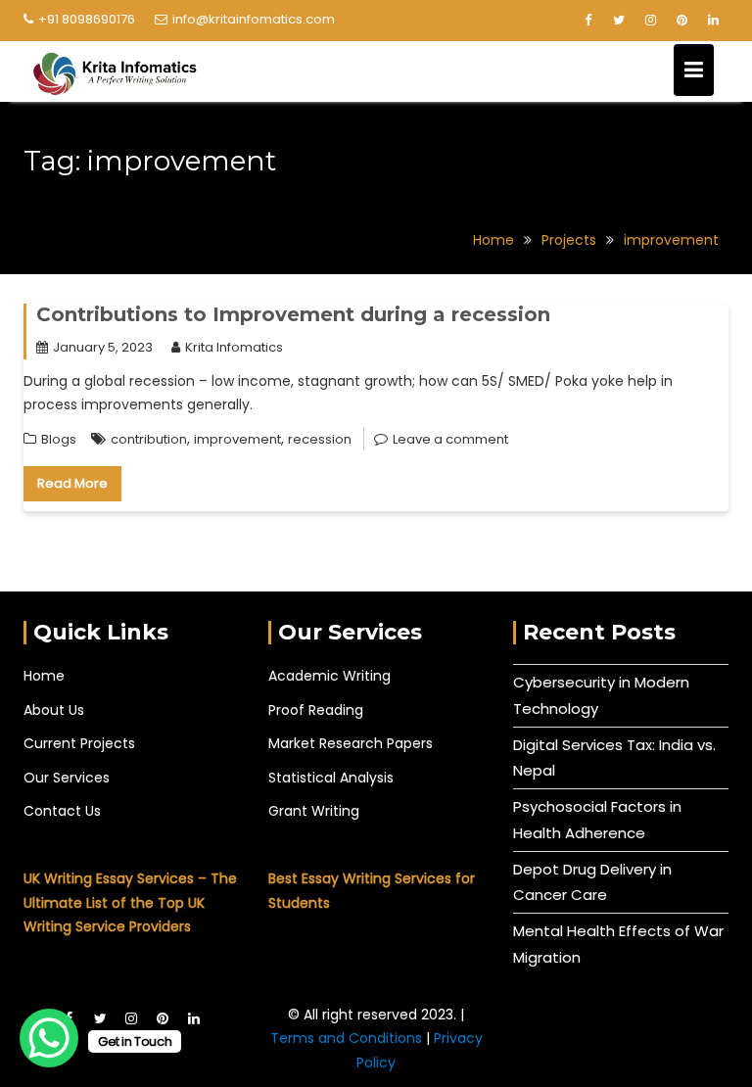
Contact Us (62, 811)
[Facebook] (587, 20)
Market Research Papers (350, 743)
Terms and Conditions (348, 1038)
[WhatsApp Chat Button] (49, 1038)
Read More (72, 483)
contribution (149, 439)
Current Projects (79, 743)
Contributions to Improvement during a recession (293, 314)
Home (44, 675)
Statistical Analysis (331, 777)
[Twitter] (618, 20)
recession (320, 439)
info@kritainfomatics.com (253, 19)
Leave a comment (450, 439)
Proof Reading (315, 710)
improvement (237, 439)
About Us (54, 710)
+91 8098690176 (86, 19)
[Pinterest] (681, 20)
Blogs (58, 439)
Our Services (67, 777)
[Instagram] (650, 20)
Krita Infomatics (234, 347)
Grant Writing (313, 811)
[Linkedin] (712, 20)
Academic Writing (329, 675)
